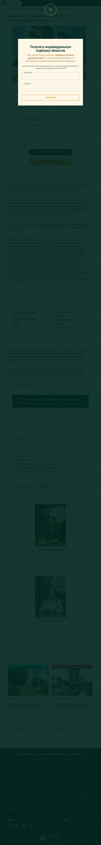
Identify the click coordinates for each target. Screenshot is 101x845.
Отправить (50, 98)
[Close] (50, 9)
